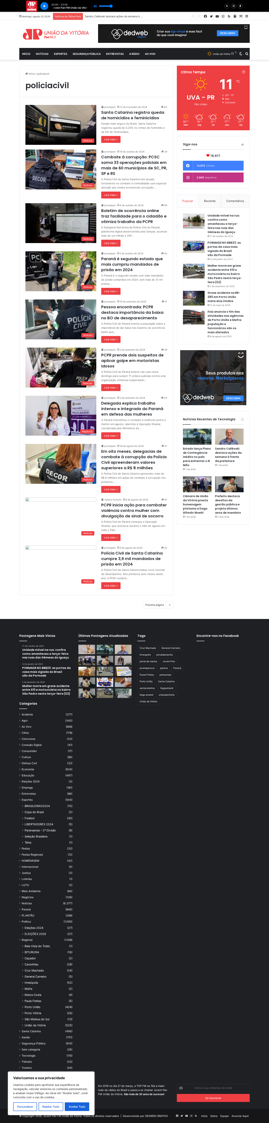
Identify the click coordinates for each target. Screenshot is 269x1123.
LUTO (25, 885)
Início (26, 53)
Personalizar (25, 1106)
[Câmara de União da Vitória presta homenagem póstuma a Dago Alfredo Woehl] (197, 484)
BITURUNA (32, 952)
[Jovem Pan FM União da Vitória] (55, 34)
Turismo (27, 1067)
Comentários (235, 201)
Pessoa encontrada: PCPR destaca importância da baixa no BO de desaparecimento (132, 312)
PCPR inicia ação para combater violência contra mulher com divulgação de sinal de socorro (134, 510)
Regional (27, 939)
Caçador (30, 958)
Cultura (26, 757)
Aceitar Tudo (77, 1106)
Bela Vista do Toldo (37, 946)
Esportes (60, 53)
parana (164, 668)
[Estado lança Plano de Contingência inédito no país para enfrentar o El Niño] (197, 437)
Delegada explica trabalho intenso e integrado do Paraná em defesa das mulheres (132, 408)
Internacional (30, 866)
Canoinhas (31, 964)
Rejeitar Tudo (50, 1106)
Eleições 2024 (31, 781)
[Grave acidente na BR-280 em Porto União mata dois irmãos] (194, 298)
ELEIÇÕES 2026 (35, 934)
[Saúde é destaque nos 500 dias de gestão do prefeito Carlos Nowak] (86, 693)
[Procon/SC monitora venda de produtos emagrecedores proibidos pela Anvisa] (123, 682)
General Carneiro (35, 976)
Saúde (26, 1037)
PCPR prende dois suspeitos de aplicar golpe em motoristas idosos (132, 360)
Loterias (27, 879)
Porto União (32, 1007)
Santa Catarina (31, 1031)
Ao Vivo (26, 726)
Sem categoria (31, 1049)
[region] (51, 1093)
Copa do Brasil (34, 812)
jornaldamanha (164, 654)
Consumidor (29, 751)
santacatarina (147, 688)
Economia (28, 769)
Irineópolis (31, 982)
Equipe (224, 1115)
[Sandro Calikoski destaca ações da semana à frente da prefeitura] (229, 437)
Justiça (26, 872)
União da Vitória (35, 1025)
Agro (25, 720)
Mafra (28, 988)
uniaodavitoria (166, 694)
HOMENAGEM (30, 860)
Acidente (27, 714)
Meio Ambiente (31, 891)
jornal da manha (148, 661)
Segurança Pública (87, 53)
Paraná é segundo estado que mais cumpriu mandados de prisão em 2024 (132, 264)
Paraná (26, 909)
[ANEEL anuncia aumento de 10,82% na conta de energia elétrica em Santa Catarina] (123, 671)
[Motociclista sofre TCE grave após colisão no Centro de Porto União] (105, 671)
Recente (210, 201)
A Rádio (134, 53)
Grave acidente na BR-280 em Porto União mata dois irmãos (224, 297)
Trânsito (27, 1061)
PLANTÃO (28, 915)
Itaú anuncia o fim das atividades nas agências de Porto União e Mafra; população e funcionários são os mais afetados (226, 322)
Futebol (29, 818)
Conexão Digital (32, 745)
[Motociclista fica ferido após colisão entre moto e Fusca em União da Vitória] (105, 693)
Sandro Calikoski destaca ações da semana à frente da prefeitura (228, 455)
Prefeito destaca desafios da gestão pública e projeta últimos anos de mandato (228, 504)
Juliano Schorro (113, 499)
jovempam (110, 107)
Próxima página (154, 604)
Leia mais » (111, 139)
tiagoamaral (166, 688)
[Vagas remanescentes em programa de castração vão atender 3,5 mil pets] (86, 649)
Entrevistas (115, 53)
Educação (28, 775)
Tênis (28, 842)
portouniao (165, 674)
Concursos (28, 738)
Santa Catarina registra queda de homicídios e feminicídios (132, 115)
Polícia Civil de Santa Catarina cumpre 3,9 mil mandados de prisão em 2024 (132, 558)
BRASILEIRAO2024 (37, 806)
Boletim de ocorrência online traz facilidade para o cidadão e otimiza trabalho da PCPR (134, 216)
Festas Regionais (32, 854)
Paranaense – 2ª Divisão (40, 830)
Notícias (42, 53)
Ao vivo (150, 53)
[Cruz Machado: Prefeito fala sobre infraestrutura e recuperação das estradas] (86, 682)
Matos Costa (33, 994)
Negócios (27, 897)
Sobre (214, 1115)
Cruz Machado (34, 970)
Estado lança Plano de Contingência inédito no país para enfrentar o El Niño (197, 457)
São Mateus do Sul (37, 1019)
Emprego (27, 787)
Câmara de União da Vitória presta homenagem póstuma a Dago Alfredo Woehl (195, 504)
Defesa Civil (29, 763)
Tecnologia (28, 1055)
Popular (187, 201)
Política (26, 921)
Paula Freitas (33, 1001)
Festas (26, 848)
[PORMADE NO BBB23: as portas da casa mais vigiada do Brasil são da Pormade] (194, 247)
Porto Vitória (33, 1013)
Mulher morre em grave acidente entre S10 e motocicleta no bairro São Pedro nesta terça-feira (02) (225, 274)
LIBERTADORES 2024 (39, 824)
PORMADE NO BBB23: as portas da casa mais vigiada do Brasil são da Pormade (224, 249)
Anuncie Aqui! (240, 1115)
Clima (25, 732)
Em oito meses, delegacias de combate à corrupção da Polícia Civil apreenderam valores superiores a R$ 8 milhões (134, 460)
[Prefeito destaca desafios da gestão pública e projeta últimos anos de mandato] (229, 484)
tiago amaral (146, 694)
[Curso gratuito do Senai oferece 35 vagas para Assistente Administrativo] (123, 660)
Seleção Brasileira (36, 836)
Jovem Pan (169, 661)
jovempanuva (147, 668)
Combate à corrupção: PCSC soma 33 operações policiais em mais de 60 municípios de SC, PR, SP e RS (134, 165)
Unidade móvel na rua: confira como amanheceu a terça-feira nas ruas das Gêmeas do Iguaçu (224, 224)
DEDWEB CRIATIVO (156, 1115)
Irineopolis (145, 654)
